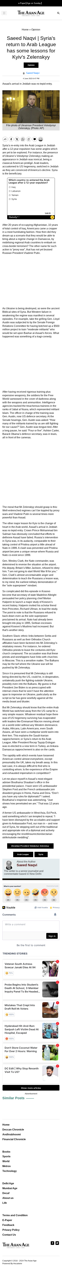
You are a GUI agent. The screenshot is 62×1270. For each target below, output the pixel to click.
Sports (6, 1156)
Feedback (8, 1225)
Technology (9, 1171)
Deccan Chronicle (13, 1129)
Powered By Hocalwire (12, 1263)
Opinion (31, 65)
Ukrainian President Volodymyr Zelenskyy (30, 846)
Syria (41, 854)
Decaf (5, 1193)
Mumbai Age (9, 1188)
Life (4, 1203)
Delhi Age (8, 1183)
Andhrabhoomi (11, 1134)
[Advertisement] (31, 280)
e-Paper (21, 3)
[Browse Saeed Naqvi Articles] (9, 865)
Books (6, 1151)
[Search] (58, 13)
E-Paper (7, 1220)
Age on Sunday (34, 3)
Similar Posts (13, 1098)
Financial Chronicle (14, 1139)
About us (8, 1198)
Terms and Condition (15, 1215)
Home (6, 1124)
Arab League (23, 854)
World (6, 1161)
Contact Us (9, 1234)
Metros (6, 1166)
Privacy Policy (11, 1230)
